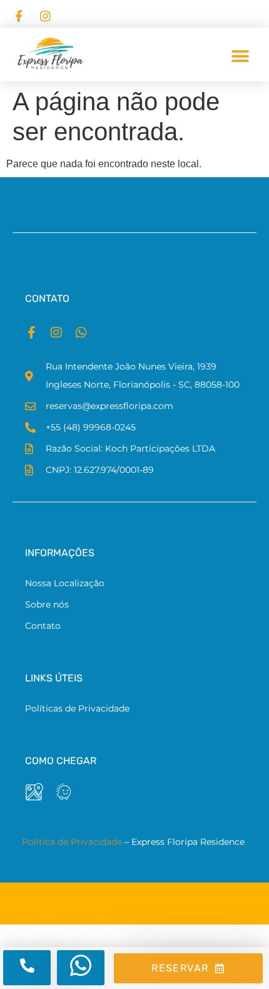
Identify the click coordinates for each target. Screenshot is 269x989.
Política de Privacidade (72, 841)
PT (203, 13)
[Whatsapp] (81, 332)
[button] (240, 56)
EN (187, 13)
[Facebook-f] (31, 332)
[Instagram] (56, 332)
